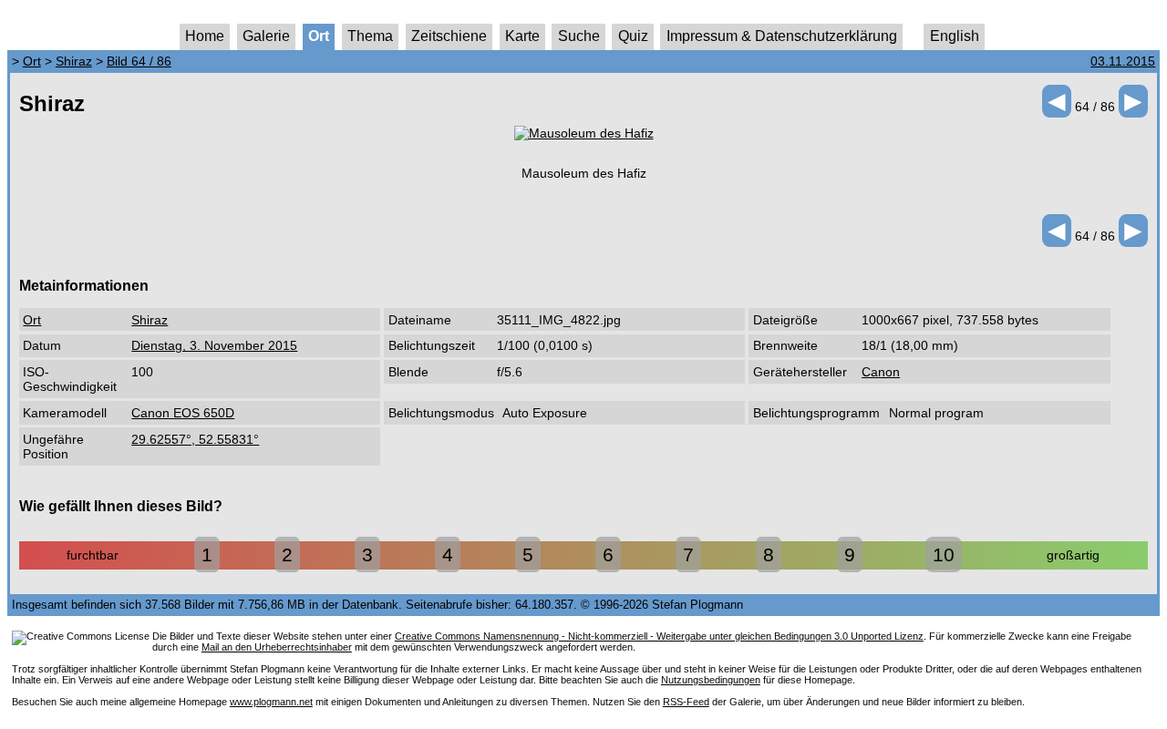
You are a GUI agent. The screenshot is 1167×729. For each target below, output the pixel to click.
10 (944, 554)
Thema (370, 36)
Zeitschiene (449, 36)
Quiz (633, 36)
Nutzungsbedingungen (710, 679)
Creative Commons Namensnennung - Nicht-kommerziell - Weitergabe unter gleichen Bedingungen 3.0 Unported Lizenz (659, 636)
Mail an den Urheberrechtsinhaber (276, 647)
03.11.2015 (1122, 61)
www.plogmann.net (271, 701)
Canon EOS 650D (182, 413)
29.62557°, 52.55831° (195, 439)
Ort (318, 36)
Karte (522, 36)
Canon (881, 371)
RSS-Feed (686, 701)
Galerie (266, 36)
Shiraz (74, 61)
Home (204, 36)
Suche (579, 36)
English (954, 36)
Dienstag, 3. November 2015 (214, 345)
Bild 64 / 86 (139, 61)
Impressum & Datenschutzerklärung (781, 36)
